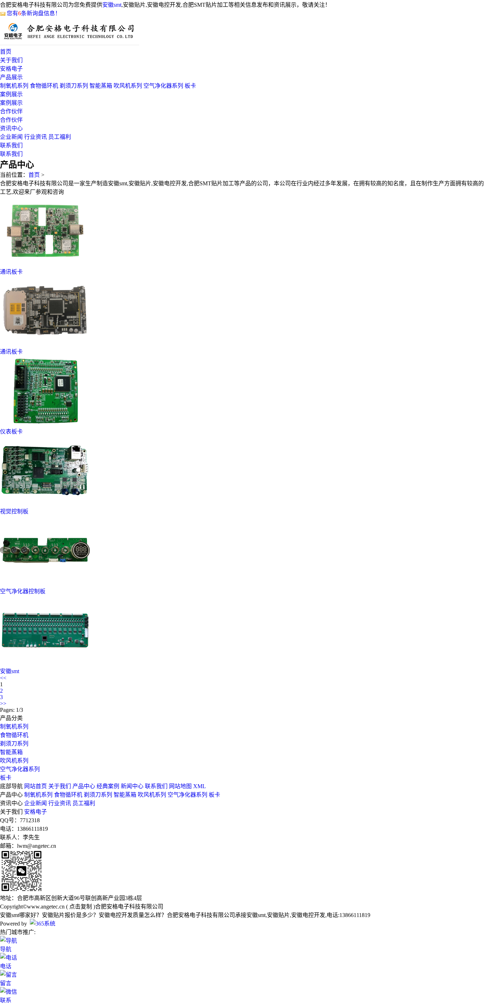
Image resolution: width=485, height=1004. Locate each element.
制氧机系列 (14, 86)
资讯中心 (11, 128)
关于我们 (11, 60)
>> (3, 703)
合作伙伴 (11, 111)
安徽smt (111, 5)
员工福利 (59, 137)
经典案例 (108, 786)
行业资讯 (35, 137)
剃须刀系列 (74, 86)
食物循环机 (44, 86)
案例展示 (11, 94)
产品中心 (83, 786)
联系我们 (11, 145)
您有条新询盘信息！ (34, 13)
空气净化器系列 (163, 86)
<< (3, 678)
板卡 (190, 86)
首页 (5, 52)
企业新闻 (11, 137)
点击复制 (80, 907)
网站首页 (35, 786)
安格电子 (11, 69)
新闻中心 (132, 786)
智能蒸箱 (100, 86)
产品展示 (11, 77)
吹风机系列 (128, 86)
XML (199, 786)
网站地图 (180, 786)
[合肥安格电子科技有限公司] (69, 43)
